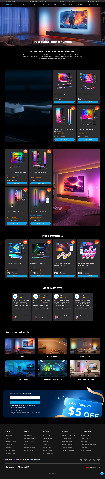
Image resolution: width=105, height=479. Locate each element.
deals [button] (55, 4)
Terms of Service (22, 405)
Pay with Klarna (28, 450)
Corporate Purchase (67, 441)
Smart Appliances (48, 453)
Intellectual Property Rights (88, 444)
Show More (21, 319)
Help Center (8, 447)
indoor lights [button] (23, 4)
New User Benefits (29, 447)
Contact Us (8, 435)
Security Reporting (86, 450)
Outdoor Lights (47, 438)
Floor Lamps (46, 441)
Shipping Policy (85, 435)
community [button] (80, 4)
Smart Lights (46, 435)
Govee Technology (29, 441)
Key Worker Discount (68, 450)
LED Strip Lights (47, 450)
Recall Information (10, 450)
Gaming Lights (47, 447)
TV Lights (46, 444)
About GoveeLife (29, 438)
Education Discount (94, 1)
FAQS (6, 438)
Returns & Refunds (10, 441)
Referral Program (67, 447)
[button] (94, 5)
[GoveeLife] (24, 467)
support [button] (71, 4)
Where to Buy (9, 444)
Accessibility (84, 447)
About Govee (28, 435)
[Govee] (9, 467)
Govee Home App (10, 453)
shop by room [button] (46, 4)
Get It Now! (24, 402)
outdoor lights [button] (34, 4)
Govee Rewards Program (69, 435)
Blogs (25, 444)
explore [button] (63, 4)
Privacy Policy (32, 405)
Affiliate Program (67, 438)
